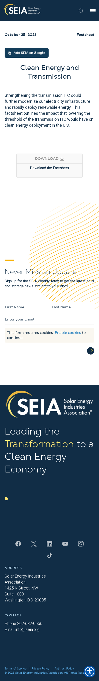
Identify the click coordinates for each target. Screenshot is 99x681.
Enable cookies (68, 333)
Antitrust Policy (64, 668)
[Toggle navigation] (93, 11)
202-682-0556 (29, 623)
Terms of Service (15, 668)
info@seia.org (27, 629)
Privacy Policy (40, 668)
